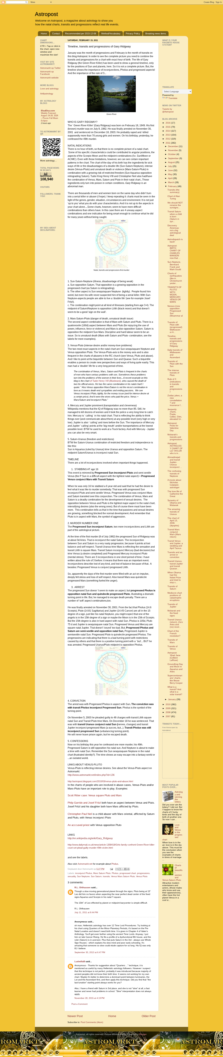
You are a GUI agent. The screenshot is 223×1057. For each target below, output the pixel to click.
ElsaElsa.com (48, 111)
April (170, 178)
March (171, 182)
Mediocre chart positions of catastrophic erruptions (174, 597)
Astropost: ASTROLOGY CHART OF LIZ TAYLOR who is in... (175, 448)
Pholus (115, 873)
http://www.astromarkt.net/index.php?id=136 (91, 775)
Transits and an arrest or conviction (174, 554)
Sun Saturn (96, 876)
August (171, 162)
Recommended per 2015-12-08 (80, 33)
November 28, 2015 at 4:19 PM (89, 998)
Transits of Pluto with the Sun (175, 363)
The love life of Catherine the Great (175, 493)
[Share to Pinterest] (128, 869)
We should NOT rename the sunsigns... (175, 205)
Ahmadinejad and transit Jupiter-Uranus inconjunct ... (174, 462)
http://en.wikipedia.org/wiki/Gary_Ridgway (90, 838)
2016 (168, 123)
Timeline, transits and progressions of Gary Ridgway (174, 341)
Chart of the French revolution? (173, 633)
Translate (172, 98)
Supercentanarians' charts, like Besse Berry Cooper (175, 679)
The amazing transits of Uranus (173, 511)
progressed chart (128, 873)
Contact (56, 33)
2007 (168, 716)
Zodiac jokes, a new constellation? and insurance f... (174, 400)
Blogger (143, 1034)
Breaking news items (155, 33)
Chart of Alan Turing (173, 197)
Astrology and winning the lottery (179, 797)
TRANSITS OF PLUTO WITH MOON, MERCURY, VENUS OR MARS (174, 294)
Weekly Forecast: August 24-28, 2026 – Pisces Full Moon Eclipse (49, 117)
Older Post (148, 1016)
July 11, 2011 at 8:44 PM (86, 912)
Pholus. (115, 864)
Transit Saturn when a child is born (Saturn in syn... (174, 216)
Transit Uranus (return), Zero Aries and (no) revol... (175, 623)
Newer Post (75, 1016)
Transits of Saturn (172, 587)
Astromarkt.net (85, 864)
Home (44, 33)
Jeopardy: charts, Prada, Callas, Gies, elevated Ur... (174, 414)
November (173, 150)
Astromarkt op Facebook (47, 72)
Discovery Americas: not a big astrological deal (174, 230)
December (173, 146)
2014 (168, 131)
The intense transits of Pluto (173, 372)
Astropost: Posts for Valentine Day (173, 427)
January (172, 699)
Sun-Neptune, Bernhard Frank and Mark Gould (174, 266)
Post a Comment (79, 1004)
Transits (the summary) (173, 191)
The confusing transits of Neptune (174, 473)
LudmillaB (79, 961)
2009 (168, 708)
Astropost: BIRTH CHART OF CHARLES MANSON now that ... (174, 252)
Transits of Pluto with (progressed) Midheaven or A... (174, 327)
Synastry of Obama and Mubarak (174, 502)
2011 (168, 143)
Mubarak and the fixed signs (173, 613)
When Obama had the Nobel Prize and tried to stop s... (174, 577)
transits (106, 876)
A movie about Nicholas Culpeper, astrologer (174, 484)
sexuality (72, 876)
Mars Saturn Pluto (102, 873)
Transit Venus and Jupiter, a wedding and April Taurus (175, 545)
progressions (143, 873)
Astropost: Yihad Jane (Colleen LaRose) (173, 656)
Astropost (46, 14)
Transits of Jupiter (172, 605)
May (170, 174)
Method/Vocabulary (110, 33)
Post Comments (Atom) (92, 1022)
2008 (168, 712)
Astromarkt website (49, 78)
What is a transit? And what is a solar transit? (174, 691)
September (173, 158)
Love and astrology (49, 89)
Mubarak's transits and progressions (174, 437)
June (170, 170)
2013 (168, 135)
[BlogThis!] (119, 869)
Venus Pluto (141, 876)
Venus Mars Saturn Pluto (123, 876)
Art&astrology (46, 94)
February (172, 186)
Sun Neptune (83, 876)
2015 (168, 127)
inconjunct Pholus (83, 873)
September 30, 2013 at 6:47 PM (89, 952)
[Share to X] (122, 869)
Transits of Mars (172, 641)
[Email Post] (111, 869)
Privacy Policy (133, 33)
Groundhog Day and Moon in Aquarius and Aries (175, 668)
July (170, 166)
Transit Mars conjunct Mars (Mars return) (174, 533)
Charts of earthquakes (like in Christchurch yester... (174, 278)
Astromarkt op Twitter (50, 68)
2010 (168, 704)
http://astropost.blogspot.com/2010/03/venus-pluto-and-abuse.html (100, 781)
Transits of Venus (172, 647)
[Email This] (116, 869)
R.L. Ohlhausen (82, 887)
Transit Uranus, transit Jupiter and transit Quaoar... (175, 565)
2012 (168, 139)
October (172, 154)
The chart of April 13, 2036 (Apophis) (173, 522)
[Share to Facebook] (125, 869)
